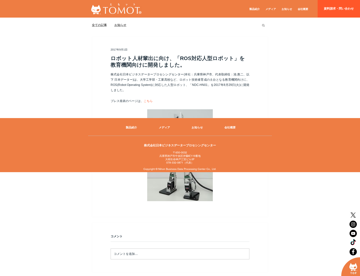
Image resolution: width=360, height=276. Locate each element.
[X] (353, 215)
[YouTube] (353, 233)
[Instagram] (353, 224)
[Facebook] (353, 251)
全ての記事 (99, 25)
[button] (263, 25)
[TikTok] (353, 242)
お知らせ (120, 25)
